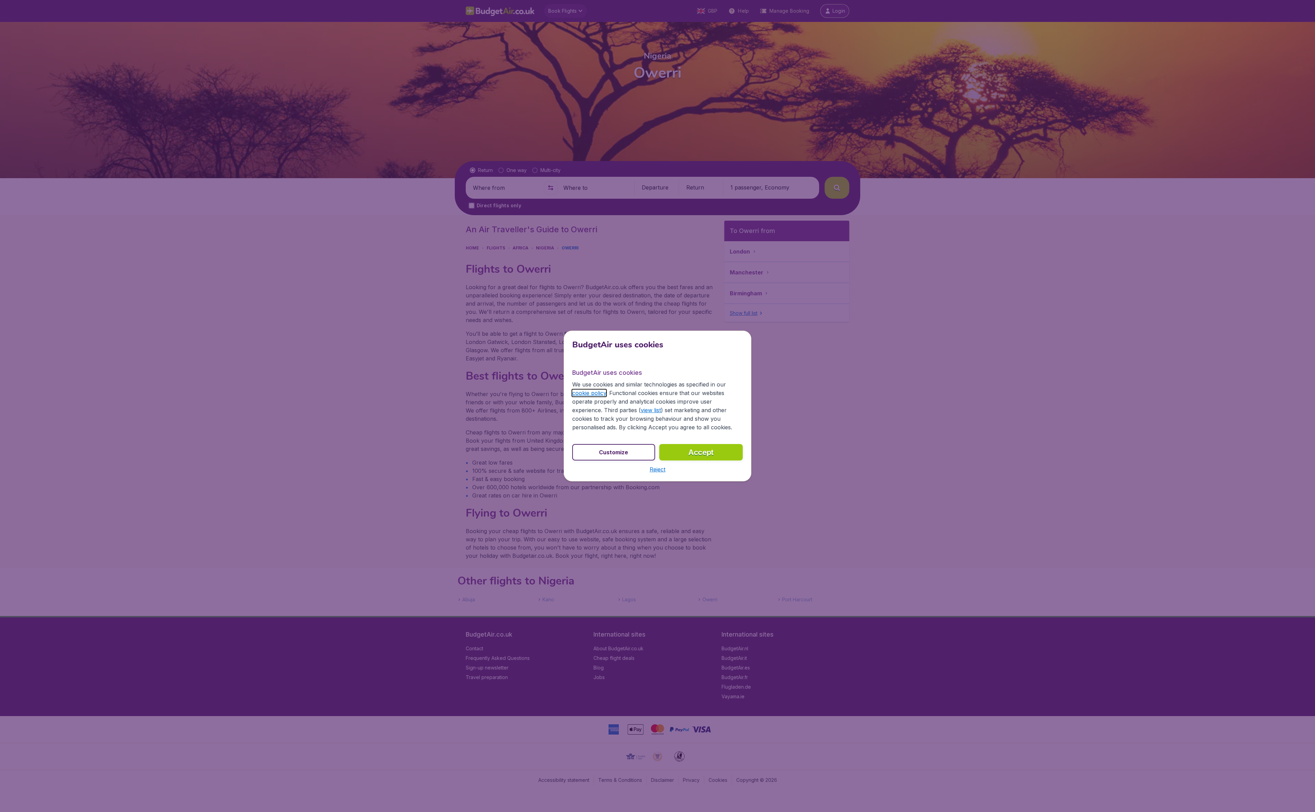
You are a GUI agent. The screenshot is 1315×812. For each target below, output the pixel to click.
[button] (657, 469)
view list (651, 410)
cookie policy (589, 393)
